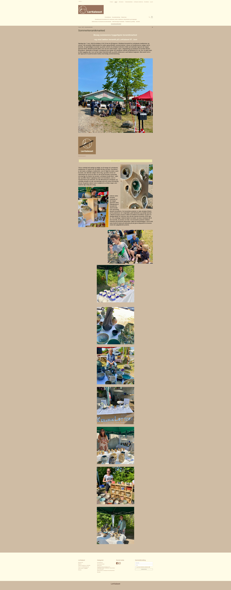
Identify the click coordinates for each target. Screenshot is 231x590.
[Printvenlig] (152, 27)
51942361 (88, 565)
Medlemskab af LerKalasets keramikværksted (105, 570)
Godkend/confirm (144, 569)
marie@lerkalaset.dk (85, 566)
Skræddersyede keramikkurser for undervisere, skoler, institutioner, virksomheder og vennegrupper (106, 568)
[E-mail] (144, 565)
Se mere (98, 571)
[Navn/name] (144, 562)
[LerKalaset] (115, 9)
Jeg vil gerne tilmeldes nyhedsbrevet (143, 567)
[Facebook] (117, 563)
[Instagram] (120, 563)
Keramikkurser (100, 562)
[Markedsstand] (87, 145)
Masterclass (99, 565)
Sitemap (79, 569)
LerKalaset (115, 584)
